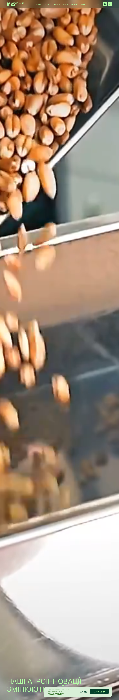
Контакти (83, 4)
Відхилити (83, 692)
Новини (65, 4)
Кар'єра (74, 4)
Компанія (38, 4)
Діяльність (56, 4)
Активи (47, 4)
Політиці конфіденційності (55, 693)
